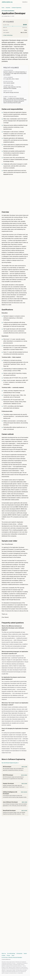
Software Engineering (16, 7)
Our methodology (11, 953)
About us (4, 953)
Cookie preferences (6, 959)
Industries (24, 2)
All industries (19, 953)
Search (25, 953)
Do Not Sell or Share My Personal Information (12, 957)
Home (3, 7)
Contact (3, 955)
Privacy (8, 955)
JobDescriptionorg (7, 2)
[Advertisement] (15, 192)
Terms (13, 955)
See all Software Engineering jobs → (10, 762)
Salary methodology (8, 35)
